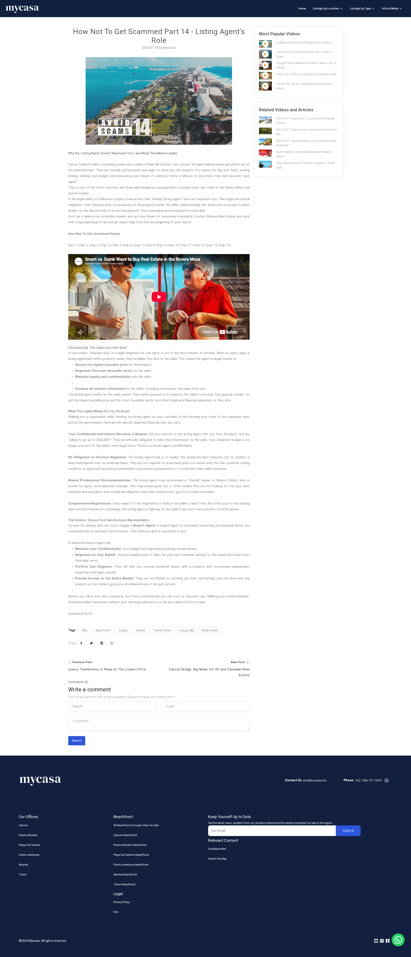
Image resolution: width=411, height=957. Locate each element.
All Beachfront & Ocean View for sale (136, 825)
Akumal (23, 864)
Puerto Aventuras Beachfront (131, 864)
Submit (77, 741)
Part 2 (83, 245)
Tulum (23, 874)
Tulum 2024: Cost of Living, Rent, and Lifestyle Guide (306, 74)
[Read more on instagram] (382, 941)
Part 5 (117, 245)
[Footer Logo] (40, 782)
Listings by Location (326, 8)
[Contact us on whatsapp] (387, 780)
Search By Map (217, 858)
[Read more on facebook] (388, 941)
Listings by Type (360, 8)
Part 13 (212, 245)
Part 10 (173, 245)
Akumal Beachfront (125, 874)
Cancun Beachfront (125, 835)
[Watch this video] (265, 44)
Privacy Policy (121, 902)
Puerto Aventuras (29, 854)
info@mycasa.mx (314, 780)
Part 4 (106, 245)
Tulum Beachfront (124, 884)
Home (302, 8)
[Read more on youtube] (376, 941)
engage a (137, 525)
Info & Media (390, 8)
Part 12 (199, 245)
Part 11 (186, 245)
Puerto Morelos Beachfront (130, 845)
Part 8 (150, 245)
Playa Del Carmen (29, 845)
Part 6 (128, 245)
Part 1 (72, 245)
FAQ (115, 912)
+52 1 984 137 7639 (367, 780)
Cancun (23, 825)
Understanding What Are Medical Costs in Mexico (303, 42)
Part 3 (95, 245)
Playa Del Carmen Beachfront (131, 854)
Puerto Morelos (28, 835)
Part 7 (139, 245)
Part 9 (161, 245)
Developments (217, 848)
